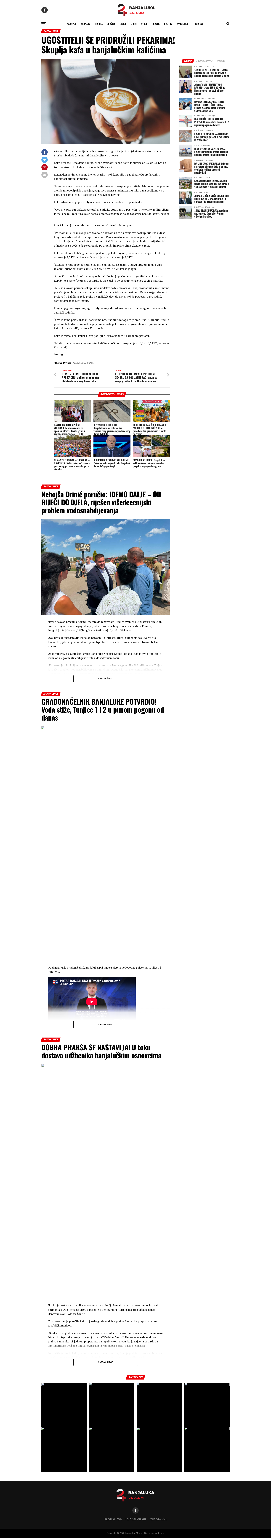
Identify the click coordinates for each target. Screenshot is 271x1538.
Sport (134, 23)
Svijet (144, 23)
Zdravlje (155, 23)
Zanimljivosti (183, 23)
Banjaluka (85, 23)
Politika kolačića (158, 1519)
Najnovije (71, 23)
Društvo (111, 23)
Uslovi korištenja (113, 1519)
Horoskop (199, 23)
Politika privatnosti (135, 1519)
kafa (90, 363)
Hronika (99, 23)
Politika (168, 23)
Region (123, 23)
